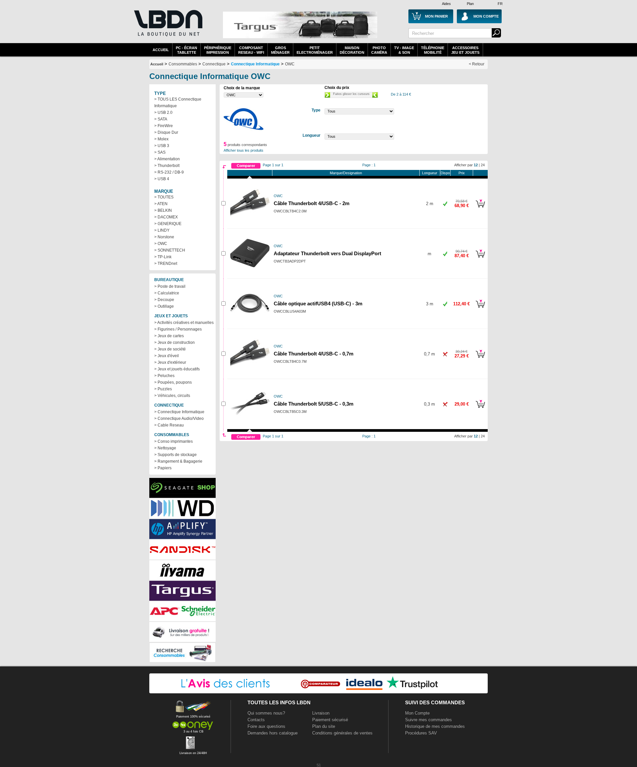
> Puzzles (163, 389)
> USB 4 (161, 179)
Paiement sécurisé (330, 719)
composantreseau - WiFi (251, 50)
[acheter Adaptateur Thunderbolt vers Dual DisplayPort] (480, 259)
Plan (470, 4)
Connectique (214, 64)
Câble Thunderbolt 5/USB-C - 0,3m (313, 404)
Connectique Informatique (255, 64)
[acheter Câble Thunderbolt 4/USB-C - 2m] (480, 208)
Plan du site (323, 726)
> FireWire (163, 125)
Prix (462, 173)
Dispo (445, 173)
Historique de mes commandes (435, 726)
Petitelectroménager (315, 50)
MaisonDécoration (352, 50)
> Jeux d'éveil (166, 355)
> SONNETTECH (169, 250)
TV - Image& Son (404, 50)
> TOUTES (164, 197)
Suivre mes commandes (428, 719)
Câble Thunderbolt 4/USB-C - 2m (311, 203)
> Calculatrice (166, 293)
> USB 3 (161, 145)
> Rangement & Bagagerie (178, 461)
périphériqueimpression (217, 50)
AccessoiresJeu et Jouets (465, 50)
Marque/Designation (346, 173)
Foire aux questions (266, 726)
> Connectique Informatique (179, 412)
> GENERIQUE (167, 223)
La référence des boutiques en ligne (167, 27)
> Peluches (164, 375)
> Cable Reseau (169, 425)
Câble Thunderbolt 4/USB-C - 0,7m (313, 353)
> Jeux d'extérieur (170, 362)
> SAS (160, 152)
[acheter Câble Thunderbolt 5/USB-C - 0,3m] (480, 409)
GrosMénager (280, 50)
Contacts (256, 719)
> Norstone (164, 237)
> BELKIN (163, 210)
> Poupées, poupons (173, 382)
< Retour (476, 64)
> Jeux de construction (174, 342)
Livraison (320, 713)
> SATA (160, 119)
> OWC (160, 243)
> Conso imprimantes (173, 441)
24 (483, 165)
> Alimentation (167, 159)
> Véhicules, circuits (172, 395)
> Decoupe (164, 299)
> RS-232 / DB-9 (169, 172)
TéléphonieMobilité (432, 50)
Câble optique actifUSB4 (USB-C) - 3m (318, 303)
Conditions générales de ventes (342, 732)
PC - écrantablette (186, 50)
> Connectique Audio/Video (179, 418)
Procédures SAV (421, 732)
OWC (290, 64)
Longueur (429, 173)
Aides (446, 4)
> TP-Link (163, 257)
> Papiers (163, 468)
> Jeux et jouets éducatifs (177, 369)
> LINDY (162, 230)
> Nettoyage (165, 448)
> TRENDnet (165, 263)
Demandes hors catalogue (273, 732)
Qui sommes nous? (266, 713)
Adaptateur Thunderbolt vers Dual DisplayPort (327, 253)
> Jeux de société (170, 349)
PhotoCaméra (379, 50)
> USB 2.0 (163, 112)
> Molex (161, 139)
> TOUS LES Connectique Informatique (177, 102)
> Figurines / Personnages (178, 329)
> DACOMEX (166, 217)
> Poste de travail (169, 286)
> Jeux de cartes (169, 336)
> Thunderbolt (166, 165)
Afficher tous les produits (243, 150)
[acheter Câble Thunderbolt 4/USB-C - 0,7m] (480, 359)
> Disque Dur (166, 132)
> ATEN (161, 203)
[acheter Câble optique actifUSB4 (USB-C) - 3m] (480, 309)
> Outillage (164, 306)
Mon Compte (417, 713)
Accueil (161, 50)
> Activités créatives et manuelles (184, 322)
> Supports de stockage (175, 454)
